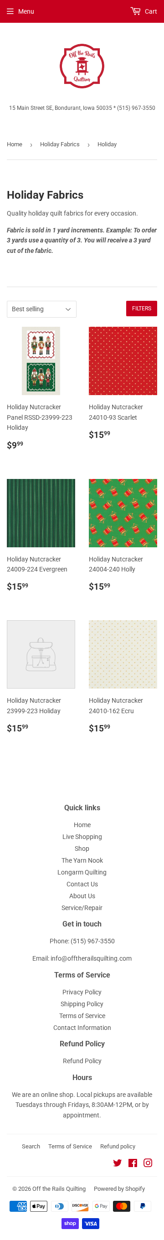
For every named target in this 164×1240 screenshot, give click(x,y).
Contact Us (82, 884)
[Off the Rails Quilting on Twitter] (117, 1164)
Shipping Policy (82, 1004)
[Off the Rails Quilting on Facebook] (133, 1164)
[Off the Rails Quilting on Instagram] (148, 1164)
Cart (150, 11)
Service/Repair (82, 907)
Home (14, 144)
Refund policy (117, 1146)
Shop (82, 848)
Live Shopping (82, 836)
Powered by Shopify (119, 1188)
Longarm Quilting (82, 872)
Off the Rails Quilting (59, 1188)
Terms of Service (82, 1015)
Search (31, 1146)
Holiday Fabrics (60, 144)
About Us (82, 896)
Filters (141, 308)
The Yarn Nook (82, 860)
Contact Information (82, 1027)
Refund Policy (82, 1061)
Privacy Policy (82, 992)
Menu (26, 11)
